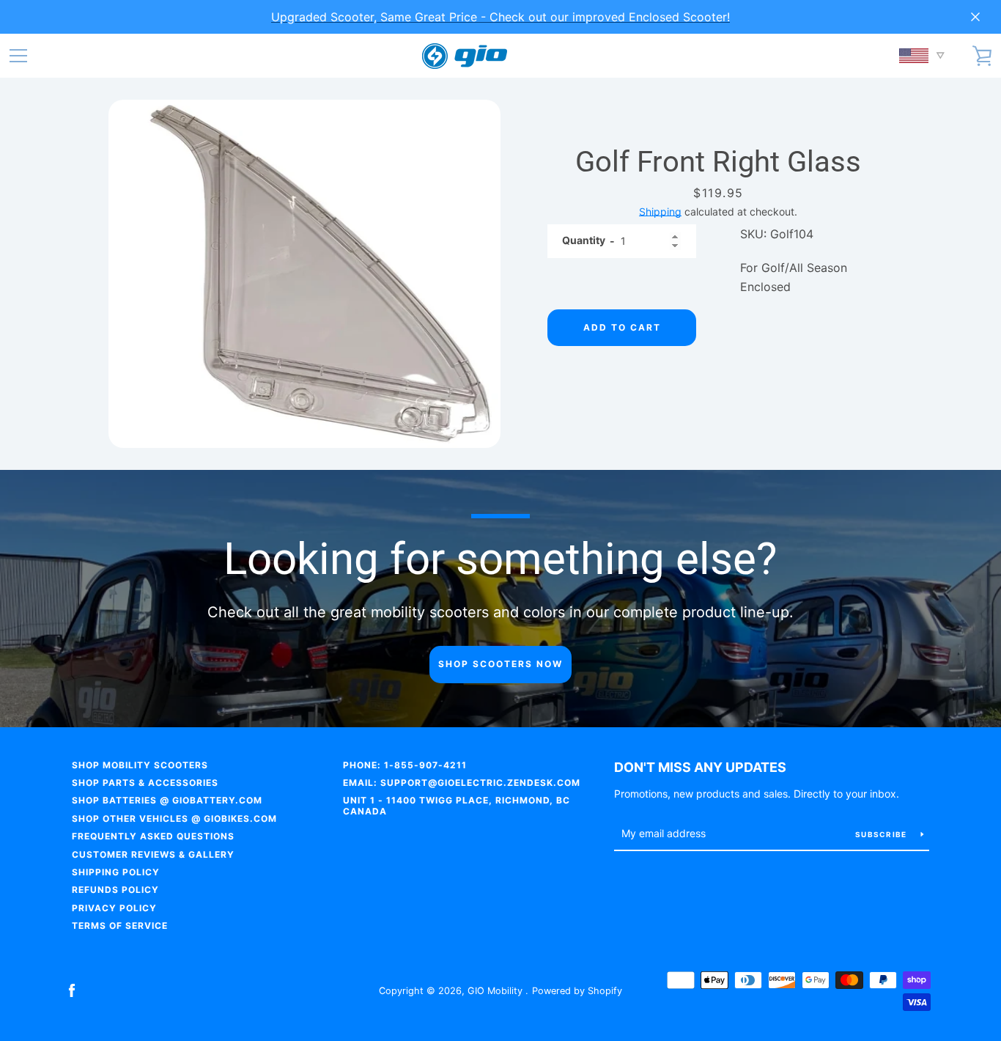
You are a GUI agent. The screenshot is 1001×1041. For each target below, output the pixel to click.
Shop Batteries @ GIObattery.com (167, 800)
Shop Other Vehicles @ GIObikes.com (174, 818)
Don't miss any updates (700, 767)
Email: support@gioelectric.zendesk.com (461, 782)
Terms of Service (120, 925)
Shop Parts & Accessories (145, 782)
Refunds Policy (115, 889)
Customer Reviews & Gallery (153, 854)
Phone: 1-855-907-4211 (405, 764)
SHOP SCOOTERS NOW (500, 663)
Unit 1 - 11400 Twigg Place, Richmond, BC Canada (456, 805)
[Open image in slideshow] (304, 274)
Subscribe (882, 834)
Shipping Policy (116, 872)
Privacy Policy (114, 907)
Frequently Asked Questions (153, 836)
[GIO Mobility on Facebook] (71, 989)
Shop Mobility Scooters (140, 764)
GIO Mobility (496, 990)
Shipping (660, 211)
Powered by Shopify (577, 990)
